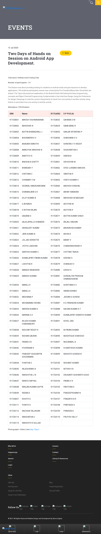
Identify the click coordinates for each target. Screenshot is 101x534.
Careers (55, 446)
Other (10, 475)
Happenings (12, 452)
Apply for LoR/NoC (15, 491)
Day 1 (32, 429)
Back (67, 53)
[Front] (12, 9)
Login (10, 465)
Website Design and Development (38, 518)
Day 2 (37, 429)
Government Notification (17, 495)
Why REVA (12, 446)
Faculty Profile (54, 491)
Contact (55, 452)
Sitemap (11, 483)
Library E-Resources (60, 458)
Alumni (11, 458)
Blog (50, 483)
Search (91, 2)
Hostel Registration (56, 487)
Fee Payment (13, 487)
